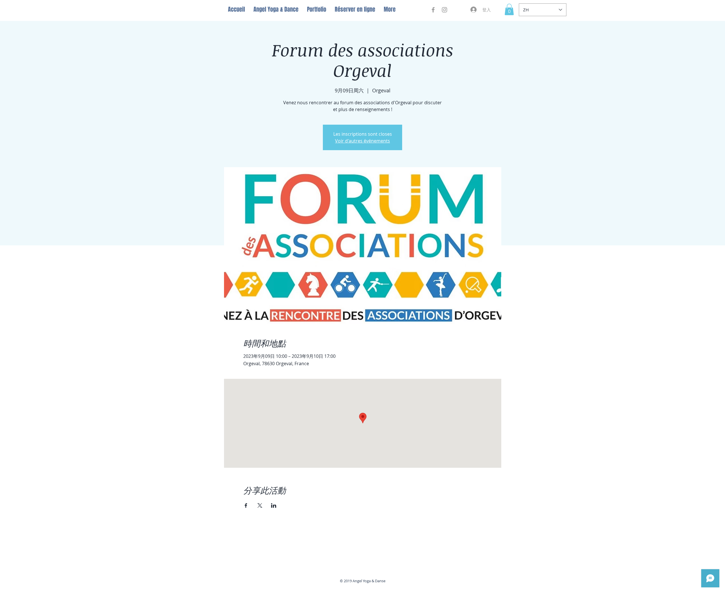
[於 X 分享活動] (260, 505)
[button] (509, 9)
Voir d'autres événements (362, 141)
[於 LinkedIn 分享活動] (273, 505)
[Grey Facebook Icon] (433, 9)
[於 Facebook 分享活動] (246, 505)
